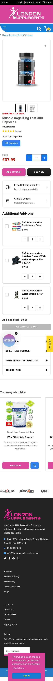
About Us (8, 571)
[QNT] (42, 488)
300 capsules (11, 143)
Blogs (6, 592)
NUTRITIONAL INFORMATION (21, 360)
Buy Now (39, 172)
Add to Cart (13, 172)
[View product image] (20, 109)
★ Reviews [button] (50, 343)
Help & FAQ (8, 609)
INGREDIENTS (13, 370)
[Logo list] (23, 490)
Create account (33, 2)
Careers (7, 619)
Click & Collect (10, 614)
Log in (20, 2)
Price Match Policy (11, 576)
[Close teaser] (16, 333)
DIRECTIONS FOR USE (17, 351)
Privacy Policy (9, 581)
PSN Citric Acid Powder (20, 437)
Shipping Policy (10, 624)
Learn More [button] (19, 668)
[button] (9, 340)
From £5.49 (15, 465)
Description (12, 341)
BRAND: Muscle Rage (13, 114)
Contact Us (8, 604)
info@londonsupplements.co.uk (22, 553)
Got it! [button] (26, 675)
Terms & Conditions (12, 587)
